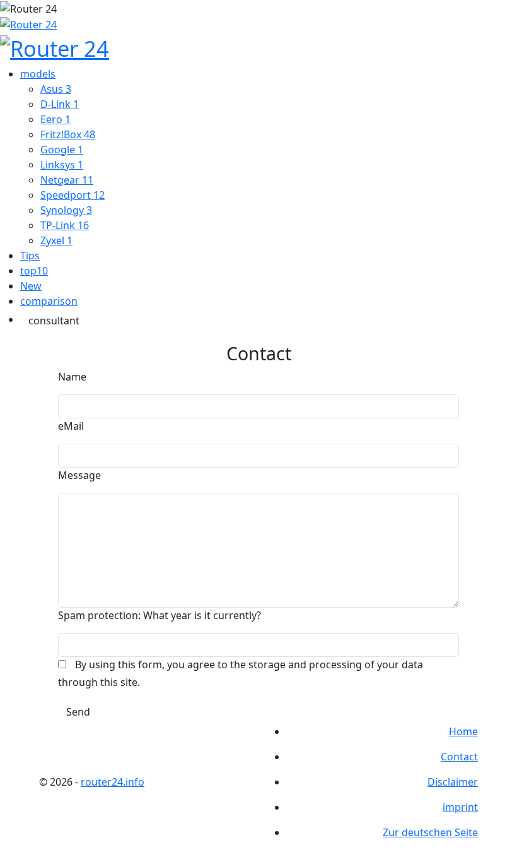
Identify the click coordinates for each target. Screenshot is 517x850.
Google (61, 149)
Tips (30, 256)
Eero (55, 119)
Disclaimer (452, 782)
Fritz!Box (67, 134)
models (37, 74)
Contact (459, 757)
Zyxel (56, 240)
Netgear (66, 180)
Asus (55, 89)
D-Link (59, 104)
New (31, 286)
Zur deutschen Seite (430, 832)
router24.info (112, 782)
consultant (53, 321)
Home (463, 731)
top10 (34, 271)
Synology (66, 210)
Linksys (61, 165)
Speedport (72, 195)
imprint (460, 807)
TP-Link (64, 225)
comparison (49, 301)
